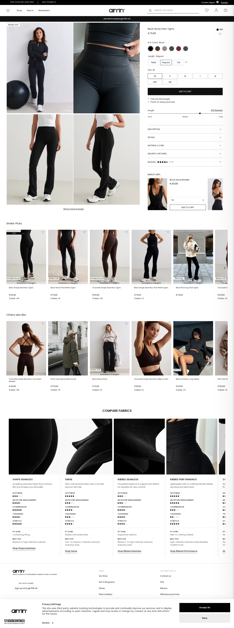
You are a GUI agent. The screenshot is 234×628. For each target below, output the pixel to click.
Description (184, 129)
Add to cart (15, 298)
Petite (153, 62)
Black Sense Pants (99, 379)
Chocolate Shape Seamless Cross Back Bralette (25, 380)
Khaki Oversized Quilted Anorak (63, 379)
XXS (155, 82)
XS (155, 76)
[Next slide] (221, 446)
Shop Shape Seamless (24, 548)
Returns (163, 588)
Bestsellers (44, 10)
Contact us (165, 576)
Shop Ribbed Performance (183, 551)
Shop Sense (71, 551)
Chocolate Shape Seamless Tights (106, 288)
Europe (224, 2)
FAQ (162, 582)
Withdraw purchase (169, 594)
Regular (166, 62)
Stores (102, 588)
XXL (170, 82)
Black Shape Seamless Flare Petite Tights (151, 288)
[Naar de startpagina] (117, 10)
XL (215, 76)
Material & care (184, 145)
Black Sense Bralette (179, 179)
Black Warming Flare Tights (187, 288)
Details (184, 137)
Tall (178, 62)
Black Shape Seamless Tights (21, 288)
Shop (19, 10)
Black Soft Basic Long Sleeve (187, 379)
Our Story (103, 576)
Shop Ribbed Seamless (129, 551)
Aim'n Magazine (106, 582)
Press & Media (105, 594)
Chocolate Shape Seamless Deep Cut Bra (151, 379)
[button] (186, 62)
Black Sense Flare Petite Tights (63, 288)
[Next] (219, 194)
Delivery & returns (184, 153)
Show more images (73, 209)
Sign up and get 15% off (26, 588)
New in (30, 10)
